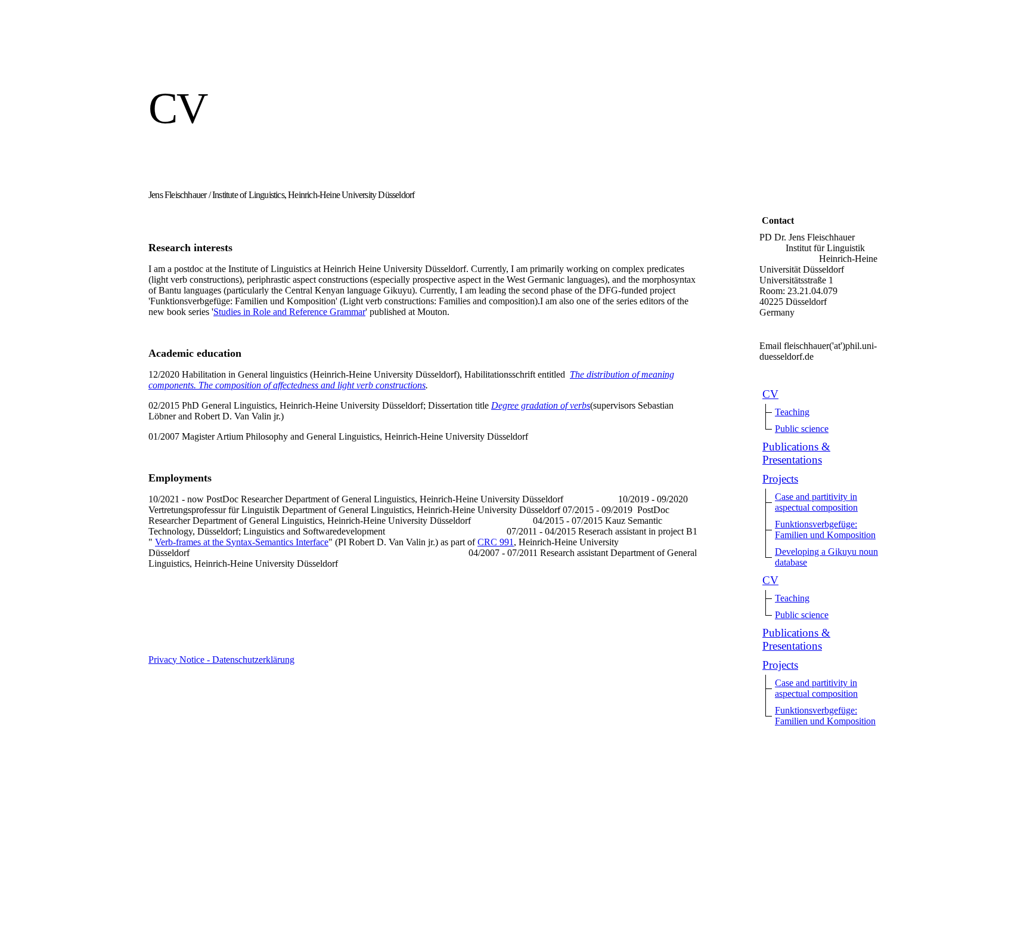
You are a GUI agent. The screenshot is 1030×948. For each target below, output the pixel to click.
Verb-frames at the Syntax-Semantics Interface (241, 542)
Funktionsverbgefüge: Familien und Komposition (825, 529)
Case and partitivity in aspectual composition (816, 502)
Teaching (792, 412)
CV (770, 394)
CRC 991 (495, 542)
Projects (780, 479)
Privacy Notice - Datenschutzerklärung (221, 659)
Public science (802, 429)
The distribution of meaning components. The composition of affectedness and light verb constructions (411, 379)
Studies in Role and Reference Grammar (289, 312)
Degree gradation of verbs (540, 405)
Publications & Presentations (796, 453)
